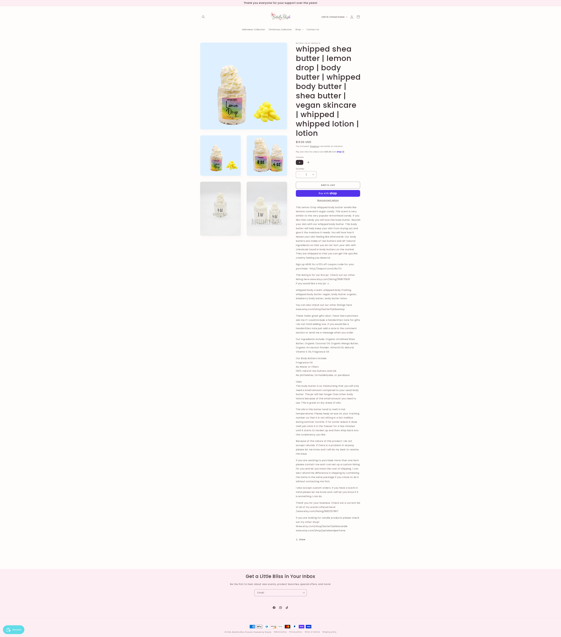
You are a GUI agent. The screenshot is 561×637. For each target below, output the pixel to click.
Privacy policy (295, 632)
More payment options (328, 200)
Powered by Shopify (262, 632)
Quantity (300, 168)
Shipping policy (330, 632)
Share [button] (302, 539)
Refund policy (280, 632)
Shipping (314, 146)
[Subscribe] (303, 592)
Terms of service (312, 632)
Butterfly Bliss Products (242, 632)
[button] (203, 17)
